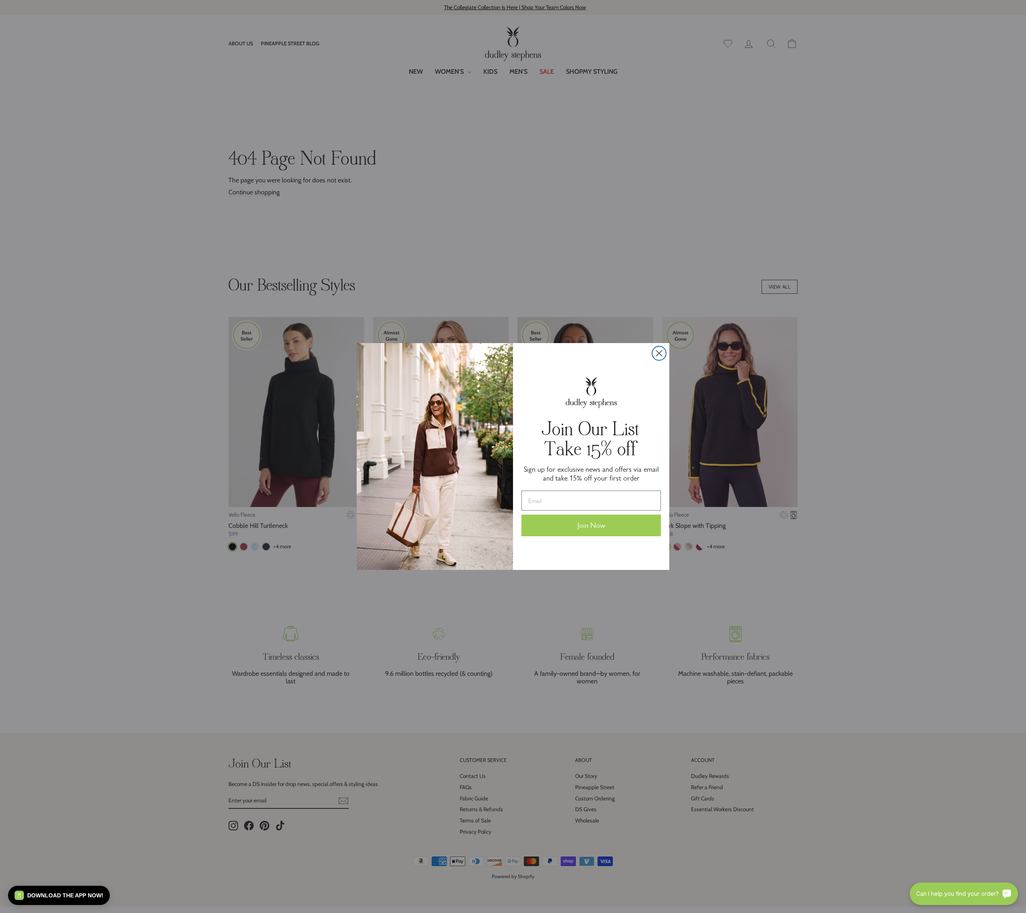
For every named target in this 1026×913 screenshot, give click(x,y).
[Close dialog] (659, 353)
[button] (59, 895)
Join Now (591, 525)
